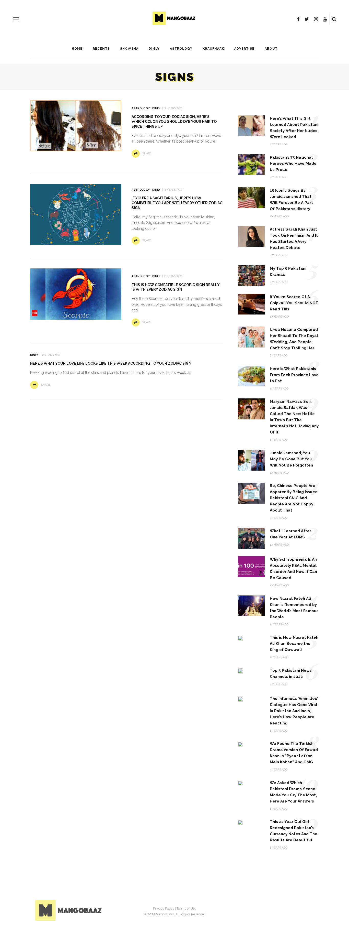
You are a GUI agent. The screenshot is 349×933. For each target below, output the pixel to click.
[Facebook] (298, 19)
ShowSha (129, 48)
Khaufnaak (213, 48)
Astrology (181, 48)
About (271, 48)
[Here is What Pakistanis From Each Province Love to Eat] (251, 375)
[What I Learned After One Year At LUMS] (251, 538)
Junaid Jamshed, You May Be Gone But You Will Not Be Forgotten (291, 459)
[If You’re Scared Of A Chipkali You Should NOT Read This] (251, 303)
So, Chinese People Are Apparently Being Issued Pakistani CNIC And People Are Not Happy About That (294, 498)
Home (77, 48)
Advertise (244, 48)
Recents (101, 48)
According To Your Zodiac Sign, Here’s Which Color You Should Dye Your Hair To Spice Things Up (174, 121)
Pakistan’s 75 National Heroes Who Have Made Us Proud (293, 163)
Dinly (154, 48)
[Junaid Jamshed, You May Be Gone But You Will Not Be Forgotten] (251, 460)
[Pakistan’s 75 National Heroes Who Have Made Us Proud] (251, 164)
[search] (334, 19)
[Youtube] (324, 19)
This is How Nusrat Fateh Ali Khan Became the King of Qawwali (294, 643)
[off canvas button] (16, 19)
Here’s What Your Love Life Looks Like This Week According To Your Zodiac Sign (110, 363)
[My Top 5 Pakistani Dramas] (251, 275)
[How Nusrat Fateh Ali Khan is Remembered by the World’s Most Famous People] (251, 605)
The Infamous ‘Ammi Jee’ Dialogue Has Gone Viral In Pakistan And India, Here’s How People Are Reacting (294, 710)
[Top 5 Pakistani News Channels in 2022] (240, 670)
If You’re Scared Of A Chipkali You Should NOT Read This (294, 303)
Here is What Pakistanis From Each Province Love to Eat (294, 374)
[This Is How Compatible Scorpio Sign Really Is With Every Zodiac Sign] (75, 293)
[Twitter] (306, 19)
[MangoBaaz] (69, 910)
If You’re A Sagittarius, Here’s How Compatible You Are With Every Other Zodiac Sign (177, 203)
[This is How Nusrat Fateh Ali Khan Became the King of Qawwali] (240, 637)
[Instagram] (315, 19)
